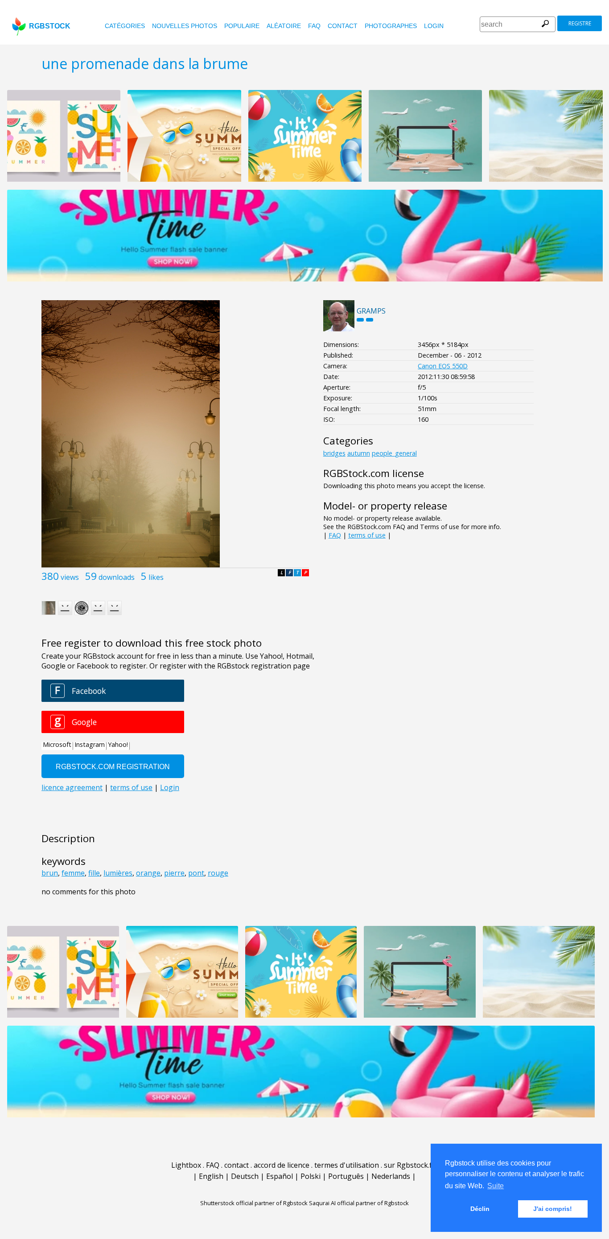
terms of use (367, 535)
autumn (358, 453)
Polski (310, 1176)
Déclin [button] (480, 1208)
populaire (241, 25)
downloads (117, 577)
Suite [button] (495, 1186)
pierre (174, 873)
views (70, 577)
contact (343, 25)
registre (579, 23)
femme (73, 873)
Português (346, 1176)
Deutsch (245, 1176)
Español (279, 1176)
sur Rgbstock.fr (409, 1165)
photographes (391, 25)
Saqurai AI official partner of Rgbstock (359, 1203)
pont (196, 873)
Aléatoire (284, 25)
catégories (125, 25)
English (211, 1176)
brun (49, 873)
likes (156, 577)
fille (94, 873)
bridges (334, 453)
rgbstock (49, 26)
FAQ (314, 25)
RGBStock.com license (373, 473)
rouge (218, 873)
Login (434, 25)
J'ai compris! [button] (552, 1208)
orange (148, 873)
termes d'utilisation (346, 1165)
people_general (394, 453)
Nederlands (390, 1176)
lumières (117, 873)
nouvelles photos (184, 25)
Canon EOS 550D (443, 366)
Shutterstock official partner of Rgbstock (254, 1203)
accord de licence (281, 1165)
